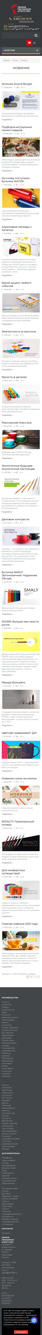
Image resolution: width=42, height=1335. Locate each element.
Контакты (6, 1233)
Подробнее (7, 120)
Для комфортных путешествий (13, 872)
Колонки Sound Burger (17, 84)
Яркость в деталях (14, 377)
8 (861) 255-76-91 (23, 19)
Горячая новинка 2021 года (20, 923)
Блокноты (6, 1015)
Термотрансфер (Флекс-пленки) (9, 1132)
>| (38, 977)
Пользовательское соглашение (10, 1223)
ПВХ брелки (7, 1058)
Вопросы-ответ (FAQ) (9, 1169)
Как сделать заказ (10, 1188)
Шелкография (8, 1146)
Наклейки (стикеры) (6, 1075)
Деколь (5, 1103)
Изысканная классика (17, 422)
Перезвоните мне (26, 21)
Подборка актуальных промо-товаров (17, 128)
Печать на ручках (9, 1123)
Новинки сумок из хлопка (19, 778)
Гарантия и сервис (10, 1196)
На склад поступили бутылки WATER (16, 180)
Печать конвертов (10, 1027)
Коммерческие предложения (9, 1182)
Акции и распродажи (8, 1202)
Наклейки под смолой (8, 1114)
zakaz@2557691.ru (18, 26)
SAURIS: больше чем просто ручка (20, 623)
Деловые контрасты (15, 519)
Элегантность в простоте (19, 331)
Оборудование (9, 1165)
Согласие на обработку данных (10, 1217)
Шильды (5, 1149)
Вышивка (6, 1100)
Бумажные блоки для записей (10, 1031)
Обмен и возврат (10, 1199)
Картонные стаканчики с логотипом (8, 1092)
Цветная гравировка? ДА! (19, 732)
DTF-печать (7, 1098)
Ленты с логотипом (7, 1003)
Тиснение (6, 1136)
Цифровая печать (10, 1144)
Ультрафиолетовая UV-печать (10, 1140)
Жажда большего (13, 682)
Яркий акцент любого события (16, 284)
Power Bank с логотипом (8, 1069)
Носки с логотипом (7, 1086)
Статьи (15, 60)
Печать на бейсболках (7, 1119)
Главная (6, 60)
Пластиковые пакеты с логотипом (8, 1022)
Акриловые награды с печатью (17, 228)
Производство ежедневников (8, 1049)
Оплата (5, 1191)
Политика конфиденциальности (10, 1212)
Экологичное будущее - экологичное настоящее (18, 467)
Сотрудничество (9, 1178)
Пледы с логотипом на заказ (8, 1009)
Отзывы (5, 1163)
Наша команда (8, 1160)
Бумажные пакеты (10, 1017)
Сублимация (7, 1126)
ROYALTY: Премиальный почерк (18, 823)
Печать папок (8, 1040)
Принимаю (21, 1332)
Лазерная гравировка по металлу (8, 1108)
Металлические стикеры (9, 1044)
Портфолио (7, 1158)
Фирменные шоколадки (7, 1062)
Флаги (5, 1066)
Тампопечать (8, 1128)
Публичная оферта (7, 1207)
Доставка (6, 1193)
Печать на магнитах (6, 1054)
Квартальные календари (8, 1036)
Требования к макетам (8, 1174)
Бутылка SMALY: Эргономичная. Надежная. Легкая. (19, 575)
